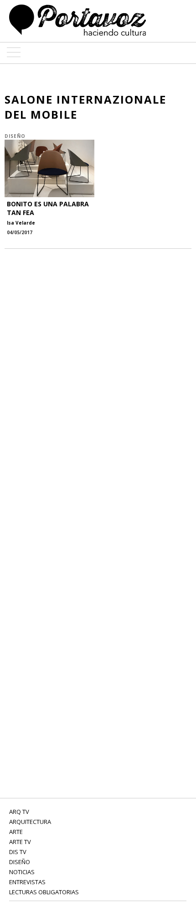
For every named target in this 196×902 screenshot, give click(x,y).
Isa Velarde (21, 223)
